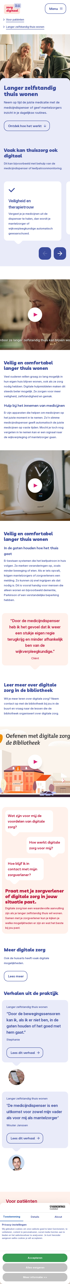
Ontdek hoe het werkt (25, 126)
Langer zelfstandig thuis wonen (25, 26)
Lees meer (16, 976)
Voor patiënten (15, 19)
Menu (53, 9)
